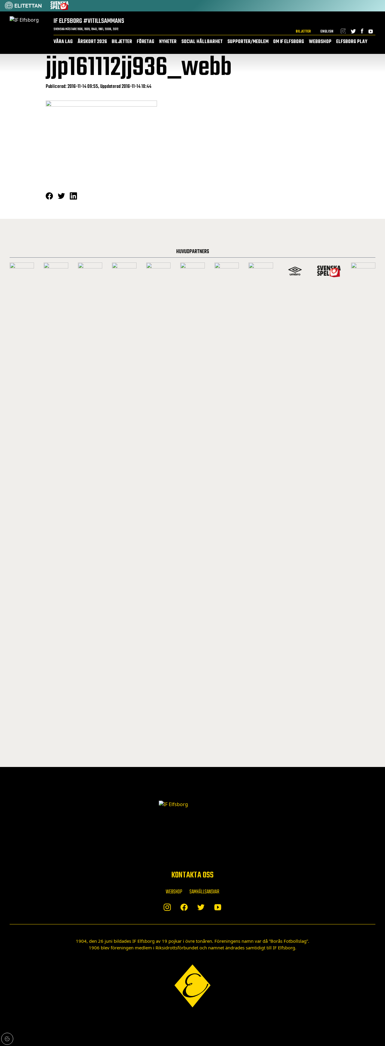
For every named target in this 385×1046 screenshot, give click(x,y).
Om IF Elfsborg (288, 42)
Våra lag (63, 42)
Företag (145, 42)
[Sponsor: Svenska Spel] (60, 5)
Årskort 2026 (92, 42)
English (326, 31)
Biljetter (303, 31)
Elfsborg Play (351, 42)
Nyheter (168, 42)
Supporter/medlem (248, 42)
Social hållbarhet (202, 42)
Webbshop (320, 42)
